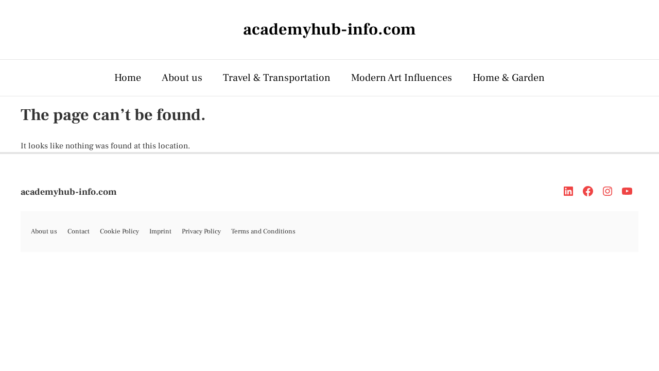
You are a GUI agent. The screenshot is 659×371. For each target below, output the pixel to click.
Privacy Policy (201, 231)
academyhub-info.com (69, 192)
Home (127, 78)
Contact (78, 231)
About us (182, 78)
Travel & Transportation (277, 78)
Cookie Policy (119, 231)
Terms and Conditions (263, 231)
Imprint (160, 231)
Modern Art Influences (401, 78)
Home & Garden (509, 78)
